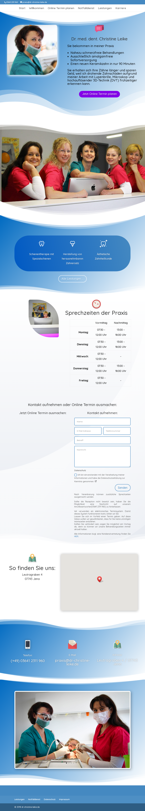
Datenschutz (50, 799)
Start (22, 8)
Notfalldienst (86, 8)
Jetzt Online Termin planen (99, 94)
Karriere (120, 8)
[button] (100, 579)
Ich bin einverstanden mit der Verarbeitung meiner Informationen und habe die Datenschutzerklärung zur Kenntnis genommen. (99, 478)
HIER (76, 536)
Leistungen (105, 8)
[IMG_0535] (72, 767)
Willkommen (36, 8)
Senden (122, 487)
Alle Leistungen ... (72, 279)
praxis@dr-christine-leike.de (72, 662)
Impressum (64, 799)
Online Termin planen (61, 8)
